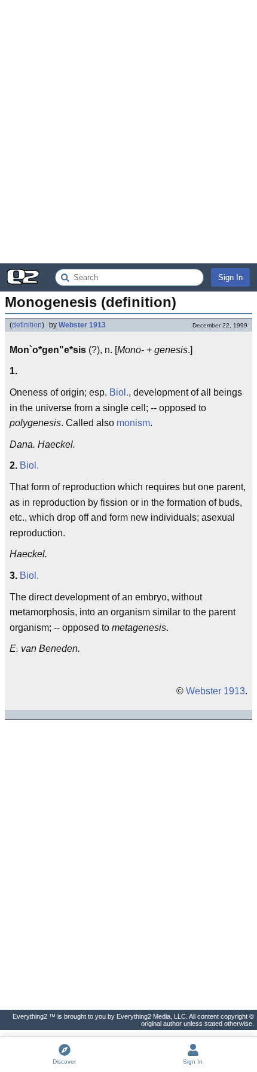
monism (133, 423)
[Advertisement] (128, 131)
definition (27, 325)
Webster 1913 (82, 325)
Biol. (118, 392)
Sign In (230, 277)
